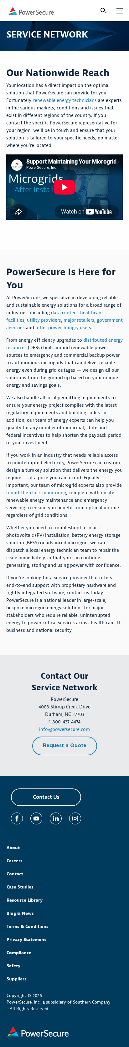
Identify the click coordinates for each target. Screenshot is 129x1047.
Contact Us (46, 797)
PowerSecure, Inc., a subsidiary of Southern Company (59, 1002)
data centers (64, 313)
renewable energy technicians (65, 100)
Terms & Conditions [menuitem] (28, 926)
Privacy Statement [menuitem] (26, 939)
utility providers (44, 320)
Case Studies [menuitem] (20, 887)
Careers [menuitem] (15, 860)
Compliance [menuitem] (19, 952)
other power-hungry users (63, 328)
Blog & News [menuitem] (20, 913)
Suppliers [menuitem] (17, 979)
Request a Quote (64, 745)
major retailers (79, 320)
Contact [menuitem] (15, 874)
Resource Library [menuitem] (25, 900)
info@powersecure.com (64, 729)
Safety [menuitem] (13, 966)
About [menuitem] (13, 847)
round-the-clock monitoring (36, 493)
